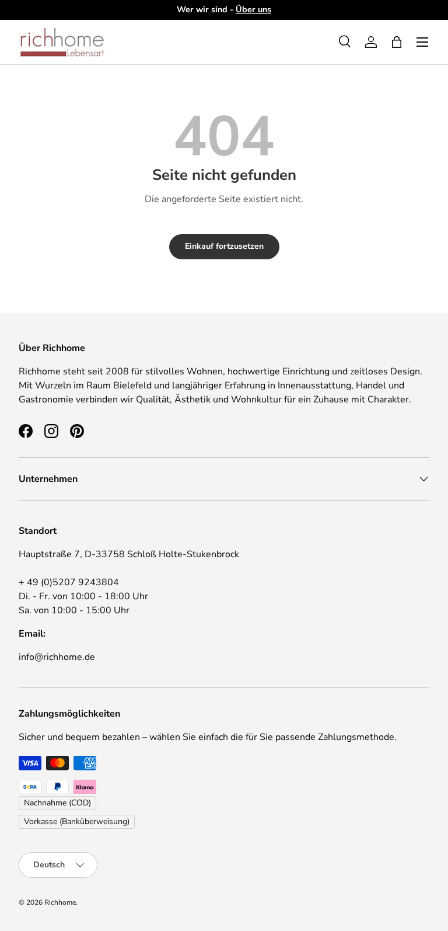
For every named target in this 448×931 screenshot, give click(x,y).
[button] (397, 42)
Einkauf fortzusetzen (224, 246)
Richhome (60, 902)
